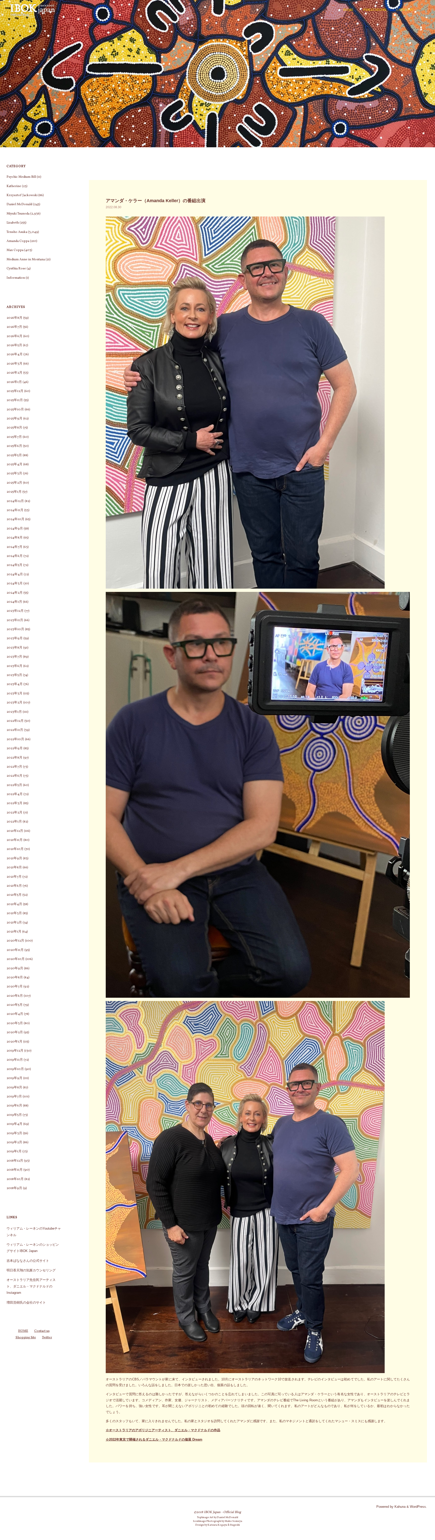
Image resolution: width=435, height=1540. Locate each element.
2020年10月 (16, 959)
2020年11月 (15, 950)
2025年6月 (14, 446)
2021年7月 (14, 877)
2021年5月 (14, 895)
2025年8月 (14, 427)
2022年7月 (14, 767)
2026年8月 (14, 318)
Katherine (14, 186)
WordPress (418, 1507)
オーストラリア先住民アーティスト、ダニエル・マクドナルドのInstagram (31, 1286)
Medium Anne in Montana (26, 259)
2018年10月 (15, 1179)
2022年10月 (15, 739)
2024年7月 (14, 547)
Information (16, 278)
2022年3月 (14, 803)
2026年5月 (14, 345)
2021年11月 (15, 840)
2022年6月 (14, 776)
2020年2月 (15, 1032)
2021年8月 (14, 867)
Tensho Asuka (17, 232)
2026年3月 (14, 364)
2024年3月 (15, 583)
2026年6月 (14, 336)
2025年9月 (14, 418)
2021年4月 (14, 904)
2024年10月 (15, 519)
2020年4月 (15, 1014)
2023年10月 (15, 629)
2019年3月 (14, 1133)
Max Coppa (15, 250)
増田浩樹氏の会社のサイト (26, 1302)
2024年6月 (15, 556)
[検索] (423, 10)
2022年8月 (14, 758)
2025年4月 (14, 464)
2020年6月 (15, 996)
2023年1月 (14, 712)
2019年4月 (14, 1124)
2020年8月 (15, 977)
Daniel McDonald (19, 204)
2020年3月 (15, 1023)
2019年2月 (14, 1142)
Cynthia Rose (16, 268)
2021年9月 (14, 858)
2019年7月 (14, 1096)
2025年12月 (15, 391)
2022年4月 (15, 794)
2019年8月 (14, 1087)
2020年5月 (15, 1005)
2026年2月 (14, 373)
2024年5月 (14, 565)
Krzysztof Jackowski (22, 195)
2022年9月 (15, 748)
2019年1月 (14, 1151)
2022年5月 (14, 785)
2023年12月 (15, 611)
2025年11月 (15, 400)
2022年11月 (15, 730)
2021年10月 (15, 849)
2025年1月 (14, 492)
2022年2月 (14, 812)
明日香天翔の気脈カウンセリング (31, 1270)
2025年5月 (14, 455)
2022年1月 (14, 821)
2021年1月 (14, 931)
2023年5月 (14, 675)
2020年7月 (15, 986)
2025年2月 (14, 483)
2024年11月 (15, 510)
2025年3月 (14, 473)
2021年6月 (14, 886)
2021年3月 (14, 913)
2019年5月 (14, 1115)
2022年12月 (15, 721)
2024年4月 (15, 574)
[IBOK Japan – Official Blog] (32, 10)
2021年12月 (15, 831)
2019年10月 (15, 1069)
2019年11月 (15, 1060)
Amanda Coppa (18, 241)
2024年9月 (15, 528)
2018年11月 (15, 1170)
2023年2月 (14, 702)
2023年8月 (14, 648)
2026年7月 (14, 327)
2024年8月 (15, 537)
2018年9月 (14, 1188)
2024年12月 (15, 501)
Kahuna (399, 1507)
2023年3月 (14, 693)
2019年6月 (14, 1105)
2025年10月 (15, 409)
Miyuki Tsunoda (18, 213)
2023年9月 (15, 638)
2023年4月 (15, 684)
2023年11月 (15, 620)
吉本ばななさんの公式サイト (28, 1261)
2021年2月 (14, 922)
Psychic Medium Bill (21, 177)
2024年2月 (15, 593)
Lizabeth (13, 223)
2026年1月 (14, 382)
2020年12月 (15, 941)
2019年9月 (14, 1078)
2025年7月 (14, 437)
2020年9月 (15, 968)
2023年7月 (14, 657)
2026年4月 (15, 354)
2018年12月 (15, 1161)
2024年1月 (14, 602)
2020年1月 (14, 1042)
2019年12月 (15, 1051)
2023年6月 (14, 666)
